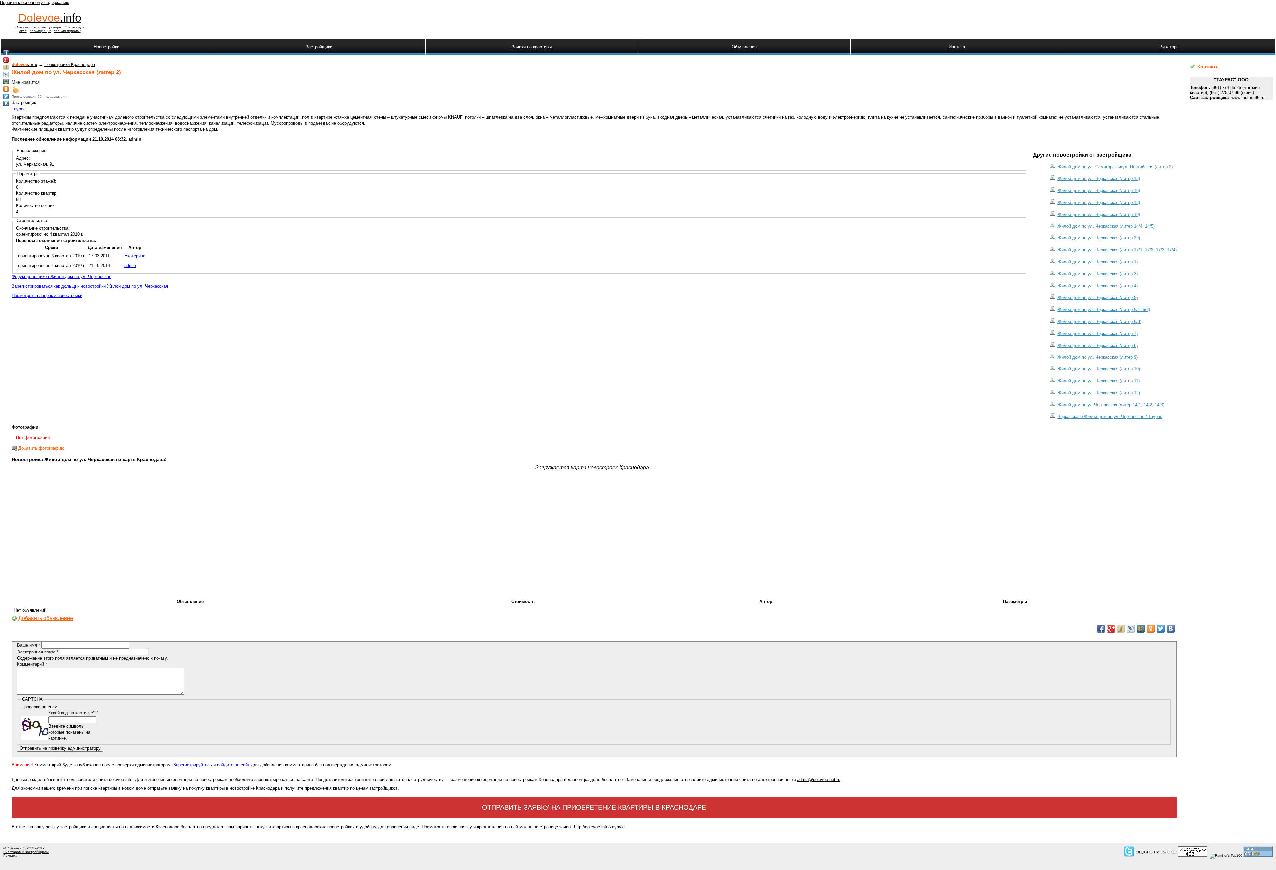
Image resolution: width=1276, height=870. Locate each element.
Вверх (16, 90)
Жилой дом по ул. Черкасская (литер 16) (1098, 190)
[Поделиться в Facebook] (1101, 629)
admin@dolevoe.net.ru (818, 779)
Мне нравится (26, 82)
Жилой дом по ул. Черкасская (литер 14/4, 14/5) (1106, 226)
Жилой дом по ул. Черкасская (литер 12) (1098, 392)
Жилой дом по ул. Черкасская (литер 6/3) (1099, 321)
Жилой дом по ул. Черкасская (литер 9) (1097, 357)
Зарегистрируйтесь (192, 764)
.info (49, 17)
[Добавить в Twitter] (1161, 629)
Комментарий (32, 664)
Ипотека (957, 46)
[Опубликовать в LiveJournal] (1131, 629)
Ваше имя (28, 645)
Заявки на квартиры (532, 46)
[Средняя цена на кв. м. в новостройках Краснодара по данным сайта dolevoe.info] (1192, 855)
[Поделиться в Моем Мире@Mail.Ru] (1141, 629)
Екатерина (134, 255)
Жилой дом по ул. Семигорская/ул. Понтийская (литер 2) (1115, 166)
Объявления (744, 46)
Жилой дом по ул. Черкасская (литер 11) (1098, 380)
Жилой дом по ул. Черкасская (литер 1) (1097, 261)
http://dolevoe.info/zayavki (599, 826)
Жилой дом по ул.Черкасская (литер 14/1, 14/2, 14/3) (1110, 404)
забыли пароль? (67, 31)
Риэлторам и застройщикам (26, 852)
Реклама (10, 855)
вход (23, 31)
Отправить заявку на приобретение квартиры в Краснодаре (594, 807)
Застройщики (319, 46)
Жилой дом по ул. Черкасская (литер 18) (1098, 202)
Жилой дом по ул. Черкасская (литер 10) (1098, 368)
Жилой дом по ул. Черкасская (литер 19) (1098, 214)
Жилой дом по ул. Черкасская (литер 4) (1097, 285)
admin (130, 265)
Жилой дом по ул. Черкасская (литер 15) (1098, 178)
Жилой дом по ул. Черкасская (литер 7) (1097, 333)
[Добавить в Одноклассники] (1151, 629)
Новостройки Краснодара (69, 64)
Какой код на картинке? (73, 712)
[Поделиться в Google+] (1111, 629)
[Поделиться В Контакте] (1171, 629)
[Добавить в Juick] (1121, 629)
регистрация (40, 31)
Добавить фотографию (41, 448)
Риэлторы (1169, 46)
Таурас (19, 108)
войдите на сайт (233, 764)
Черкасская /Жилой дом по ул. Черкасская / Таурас (1109, 416)
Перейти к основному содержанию (34, 2)
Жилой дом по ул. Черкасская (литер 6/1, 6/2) (1103, 309)
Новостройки (106, 46)
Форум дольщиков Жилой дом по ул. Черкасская (61, 276)
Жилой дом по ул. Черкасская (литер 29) (1098, 237)
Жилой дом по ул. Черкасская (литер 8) (1097, 345)
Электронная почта (37, 652)
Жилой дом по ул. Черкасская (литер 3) (1097, 273)
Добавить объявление (45, 618)
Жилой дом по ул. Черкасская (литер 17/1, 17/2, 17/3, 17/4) (1117, 249)
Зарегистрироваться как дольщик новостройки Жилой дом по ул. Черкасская (90, 286)
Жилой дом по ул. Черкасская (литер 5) (1097, 297)
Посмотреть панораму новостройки (47, 295)
